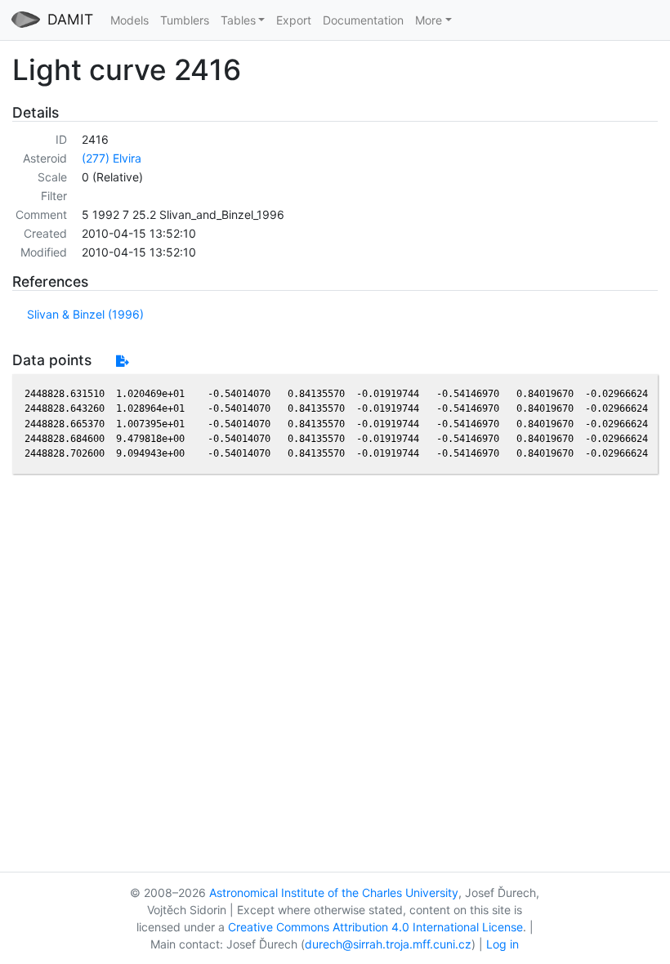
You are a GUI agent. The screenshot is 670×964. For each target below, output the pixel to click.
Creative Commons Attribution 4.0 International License (375, 927)
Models (129, 20)
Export (293, 20)
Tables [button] (238, 20)
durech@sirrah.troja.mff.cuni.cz (388, 944)
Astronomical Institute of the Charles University (333, 892)
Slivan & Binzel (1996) (85, 314)
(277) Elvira (111, 158)
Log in (502, 944)
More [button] (428, 20)
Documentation (363, 20)
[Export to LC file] (122, 361)
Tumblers (184, 20)
